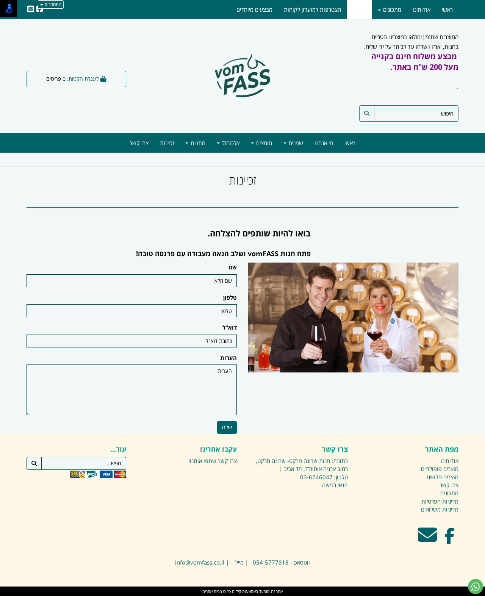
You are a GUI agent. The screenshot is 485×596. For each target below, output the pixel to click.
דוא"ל (229, 327)
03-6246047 (316, 477)
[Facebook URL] (39, 9)
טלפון (230, 297)
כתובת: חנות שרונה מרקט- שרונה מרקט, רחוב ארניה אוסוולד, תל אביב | (302, 464)
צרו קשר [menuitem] (139, 143)
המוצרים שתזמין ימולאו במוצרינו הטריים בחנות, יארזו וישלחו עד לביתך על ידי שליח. (411, 62)
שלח (227, 427)
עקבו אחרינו (218, 449)
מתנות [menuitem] (197, 143)
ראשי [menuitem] (349, 143)
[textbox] (169, 243)
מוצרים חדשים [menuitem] (442, 477)
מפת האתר (441, 449)
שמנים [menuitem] (295, 143)
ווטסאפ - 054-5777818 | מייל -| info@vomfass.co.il (242, 562)
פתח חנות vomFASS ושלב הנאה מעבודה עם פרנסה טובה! (223, 253)
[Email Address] (30, 9)
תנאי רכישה (335, 485)
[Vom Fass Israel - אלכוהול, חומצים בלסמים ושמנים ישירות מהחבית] (242, 76)
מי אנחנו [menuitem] (323, 143)
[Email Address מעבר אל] (427, 539)
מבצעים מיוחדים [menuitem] (254, 9)
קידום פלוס (231, 591)
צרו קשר (335, 449)
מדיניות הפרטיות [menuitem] (439, 501)
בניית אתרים (212, 591)
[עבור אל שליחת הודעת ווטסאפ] (475, 586)
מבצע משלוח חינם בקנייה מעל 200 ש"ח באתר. (414, 61)
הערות (228, 357)
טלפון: (341, 477)
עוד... (118, 449)
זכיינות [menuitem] (167, 143)
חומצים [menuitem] (263, 143)
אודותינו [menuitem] (421, 9)
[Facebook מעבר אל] (449, 539)
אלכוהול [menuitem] (230, 143)
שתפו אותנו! (202, 461)
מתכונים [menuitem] (391, 9)
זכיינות (242, 180)
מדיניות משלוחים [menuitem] (439, 509)
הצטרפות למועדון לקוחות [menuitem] (312, 9)
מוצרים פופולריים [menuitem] (439, 468)
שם (232, 267)
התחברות (52, 4)
